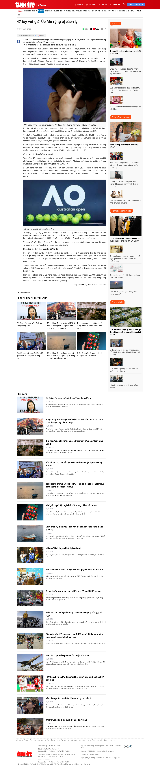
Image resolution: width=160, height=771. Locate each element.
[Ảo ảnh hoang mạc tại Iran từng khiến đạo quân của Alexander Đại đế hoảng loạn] (116, 249)
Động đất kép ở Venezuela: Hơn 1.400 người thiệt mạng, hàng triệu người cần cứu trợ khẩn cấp (74, 635)
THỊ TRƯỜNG (91, 740)
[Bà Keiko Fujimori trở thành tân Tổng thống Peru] (31, 311)
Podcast (80, 4)
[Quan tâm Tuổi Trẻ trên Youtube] (126, 746)
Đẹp (102, 11)
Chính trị (27, 11)
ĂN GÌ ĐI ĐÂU (108, 740)
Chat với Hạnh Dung (79, 11)
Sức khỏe (115, 11)
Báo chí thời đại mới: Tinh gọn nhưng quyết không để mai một (74, 569)
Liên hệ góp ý (113, 758)
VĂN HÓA (60, 740)
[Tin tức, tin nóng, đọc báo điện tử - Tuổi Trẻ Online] (25, 4)
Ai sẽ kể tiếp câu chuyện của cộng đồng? (124, 146)
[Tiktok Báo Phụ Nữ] (91, 29)
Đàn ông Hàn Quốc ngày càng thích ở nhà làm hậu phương (125, 201)
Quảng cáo (116, 4)
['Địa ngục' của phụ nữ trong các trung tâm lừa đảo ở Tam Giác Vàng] (91, 311)
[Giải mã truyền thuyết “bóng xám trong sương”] (116, 285)
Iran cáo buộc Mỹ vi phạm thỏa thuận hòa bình (67, 655)
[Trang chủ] (20, 11)
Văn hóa (91, 11)
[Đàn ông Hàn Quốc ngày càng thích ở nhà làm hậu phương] (116, 194)
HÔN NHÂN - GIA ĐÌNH (36, 740)
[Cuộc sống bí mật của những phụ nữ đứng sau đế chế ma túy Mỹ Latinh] (125, 226)
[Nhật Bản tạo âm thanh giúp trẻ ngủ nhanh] (116, 379)
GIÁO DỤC (74, 740)
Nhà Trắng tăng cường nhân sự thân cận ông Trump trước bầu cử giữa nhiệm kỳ (125, 165)
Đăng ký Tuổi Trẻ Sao (136, 4)
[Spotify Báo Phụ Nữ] (85, 29)
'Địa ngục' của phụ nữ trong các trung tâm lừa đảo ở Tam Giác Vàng (90, 326)
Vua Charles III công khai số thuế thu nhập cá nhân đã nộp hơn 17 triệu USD (125, 90)
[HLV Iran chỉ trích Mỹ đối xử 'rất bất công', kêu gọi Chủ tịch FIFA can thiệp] (30, 683)
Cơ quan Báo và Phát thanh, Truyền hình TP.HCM (54, 762)
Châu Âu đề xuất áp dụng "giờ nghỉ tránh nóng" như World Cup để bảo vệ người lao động (125, 71)
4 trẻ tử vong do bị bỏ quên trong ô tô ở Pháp (66, 720)
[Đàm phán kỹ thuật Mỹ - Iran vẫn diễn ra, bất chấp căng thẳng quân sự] (30, 533)
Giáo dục (107, 11)
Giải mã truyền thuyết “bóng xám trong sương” (123, 293)
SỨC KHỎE (82, 740)
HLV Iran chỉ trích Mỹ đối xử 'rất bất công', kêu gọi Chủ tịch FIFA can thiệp (75, 678)
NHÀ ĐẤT (99, 740)
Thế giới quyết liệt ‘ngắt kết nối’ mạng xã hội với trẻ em (89, 354)
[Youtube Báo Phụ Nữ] (96, 29)
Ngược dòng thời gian (121, 211)
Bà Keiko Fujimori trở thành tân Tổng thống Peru (29, 324)
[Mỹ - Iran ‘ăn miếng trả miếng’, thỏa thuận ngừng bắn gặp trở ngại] (30, 619)
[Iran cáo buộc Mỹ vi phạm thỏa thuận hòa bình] (30, 662)
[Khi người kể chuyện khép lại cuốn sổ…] (30, 555)
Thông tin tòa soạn (44, 760)
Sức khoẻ (116, 23)
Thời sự (34, 11)
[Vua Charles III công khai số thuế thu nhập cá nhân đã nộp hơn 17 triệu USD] (116, 81)
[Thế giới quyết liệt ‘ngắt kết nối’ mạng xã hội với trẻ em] (91, 341)
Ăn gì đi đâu (130, 11)
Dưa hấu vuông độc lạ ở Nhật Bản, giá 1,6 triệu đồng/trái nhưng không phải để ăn (125, 332)
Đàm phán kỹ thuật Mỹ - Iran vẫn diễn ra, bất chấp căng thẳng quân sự (74, 528)
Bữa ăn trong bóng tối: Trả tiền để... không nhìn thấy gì (124, 370)
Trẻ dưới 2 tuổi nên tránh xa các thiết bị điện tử (125, 52)
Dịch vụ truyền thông (88, 758)
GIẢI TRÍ (66, 740)
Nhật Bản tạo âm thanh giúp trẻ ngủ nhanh (125, 386)
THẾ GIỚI (25, 740)
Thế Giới (41, 11)
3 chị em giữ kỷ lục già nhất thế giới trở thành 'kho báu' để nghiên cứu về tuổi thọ (125, 352)
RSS (119, 758)
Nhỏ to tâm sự (65, 11)
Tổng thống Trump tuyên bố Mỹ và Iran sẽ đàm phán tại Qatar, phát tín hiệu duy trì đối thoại (61, 326)
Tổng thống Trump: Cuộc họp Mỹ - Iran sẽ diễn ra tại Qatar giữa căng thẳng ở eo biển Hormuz (61, 355)
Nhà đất (138, 11)
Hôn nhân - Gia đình (52, 11)
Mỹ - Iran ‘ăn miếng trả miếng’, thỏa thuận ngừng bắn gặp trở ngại (74, 614)
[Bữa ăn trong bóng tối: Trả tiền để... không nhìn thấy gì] (116, 362)
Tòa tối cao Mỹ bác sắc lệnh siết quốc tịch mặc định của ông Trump (30, 355)
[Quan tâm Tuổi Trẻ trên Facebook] (130, 746)
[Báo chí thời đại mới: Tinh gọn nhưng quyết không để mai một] (30, 576)
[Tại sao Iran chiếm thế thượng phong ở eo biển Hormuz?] (116, 268)
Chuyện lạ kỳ (117, 302)
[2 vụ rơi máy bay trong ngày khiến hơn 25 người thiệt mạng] (30, 598)
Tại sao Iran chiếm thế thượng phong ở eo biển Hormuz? (125, 276)
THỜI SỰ (18, 740)
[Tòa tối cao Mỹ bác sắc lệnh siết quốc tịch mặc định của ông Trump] (31, 341)
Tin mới (22, 394)
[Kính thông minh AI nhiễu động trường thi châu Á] (30, 705)
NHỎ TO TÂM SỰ (50, 740)
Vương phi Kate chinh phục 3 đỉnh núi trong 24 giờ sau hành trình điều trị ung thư (125, 184)
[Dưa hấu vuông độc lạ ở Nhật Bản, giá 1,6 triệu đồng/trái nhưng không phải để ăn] (125, 317)
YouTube (91, 4)
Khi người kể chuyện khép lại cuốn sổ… (64, 548)
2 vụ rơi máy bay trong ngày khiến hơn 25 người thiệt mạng (73, 591)
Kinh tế (122, 11)
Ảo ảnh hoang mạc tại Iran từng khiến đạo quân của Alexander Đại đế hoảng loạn (125, 258)
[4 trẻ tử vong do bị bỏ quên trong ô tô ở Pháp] (30, 726)
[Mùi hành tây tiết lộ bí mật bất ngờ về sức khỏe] (116, 100)
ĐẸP (115, 740)
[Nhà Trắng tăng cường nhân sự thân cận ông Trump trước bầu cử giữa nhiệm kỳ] (116, 156)
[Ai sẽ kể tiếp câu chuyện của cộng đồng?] (125, 132)
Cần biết (104, 4)
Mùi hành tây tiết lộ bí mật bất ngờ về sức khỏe (125, 108)
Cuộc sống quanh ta (121, 117)
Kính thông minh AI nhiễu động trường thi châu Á (68, 698)
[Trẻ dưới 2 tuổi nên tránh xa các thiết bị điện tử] (125, 38)
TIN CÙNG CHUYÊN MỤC (33, 298)
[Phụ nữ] (41, 5)
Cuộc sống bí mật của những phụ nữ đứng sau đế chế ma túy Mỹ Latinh (125, 239)
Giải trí (97, 11)
